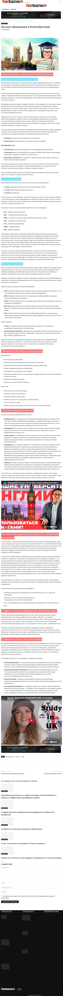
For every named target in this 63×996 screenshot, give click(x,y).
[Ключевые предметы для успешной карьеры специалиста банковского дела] (31, 951)
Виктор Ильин (6, 29)
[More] (31, 33)
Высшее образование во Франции (31, 924)
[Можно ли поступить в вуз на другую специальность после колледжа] (31, 850)
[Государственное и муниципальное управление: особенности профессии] (31, 804)
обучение (17, 756)
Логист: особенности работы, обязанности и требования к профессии (30, 940)
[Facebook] (15, 33)
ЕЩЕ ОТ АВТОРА (31, 781)
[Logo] (13, 6)
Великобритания (10, 756)
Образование (5, 9)
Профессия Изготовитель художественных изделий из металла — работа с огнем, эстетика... (10, 952)
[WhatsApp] (27, 33)
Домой (2, 21)
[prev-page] (1, 861)
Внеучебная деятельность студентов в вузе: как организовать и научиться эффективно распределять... (10, 927)
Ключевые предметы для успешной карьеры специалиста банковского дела (31, 959)
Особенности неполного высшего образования (21, 829)
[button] (60, 2)
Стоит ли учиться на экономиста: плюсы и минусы (23, 843)
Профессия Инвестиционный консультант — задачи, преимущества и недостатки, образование (10, 976)
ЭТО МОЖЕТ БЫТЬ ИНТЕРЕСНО (13, 781)
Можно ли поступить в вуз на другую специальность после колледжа (31, 858)
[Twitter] (19, 33)
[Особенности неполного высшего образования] (31, 821)
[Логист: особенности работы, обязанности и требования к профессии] (31, 933)
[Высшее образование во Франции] (31, 918)
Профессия (13, 9)
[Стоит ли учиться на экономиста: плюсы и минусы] (31, 836)
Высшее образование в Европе (53, 773)
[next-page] (2, 861)
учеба (22, 756)
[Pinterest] (23, 33)
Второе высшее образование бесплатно (12, 773)
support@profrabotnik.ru (34, 995)
